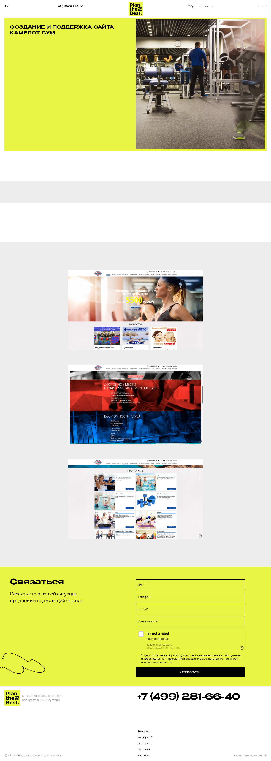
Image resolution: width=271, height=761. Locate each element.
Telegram (143, 731)
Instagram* (144, 737)
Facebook (143, 749)
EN (6, 6)
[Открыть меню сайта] (262, 6)
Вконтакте (144, 743)
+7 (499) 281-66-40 (70, 6)
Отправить (190, 672)
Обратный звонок (200, 6)
